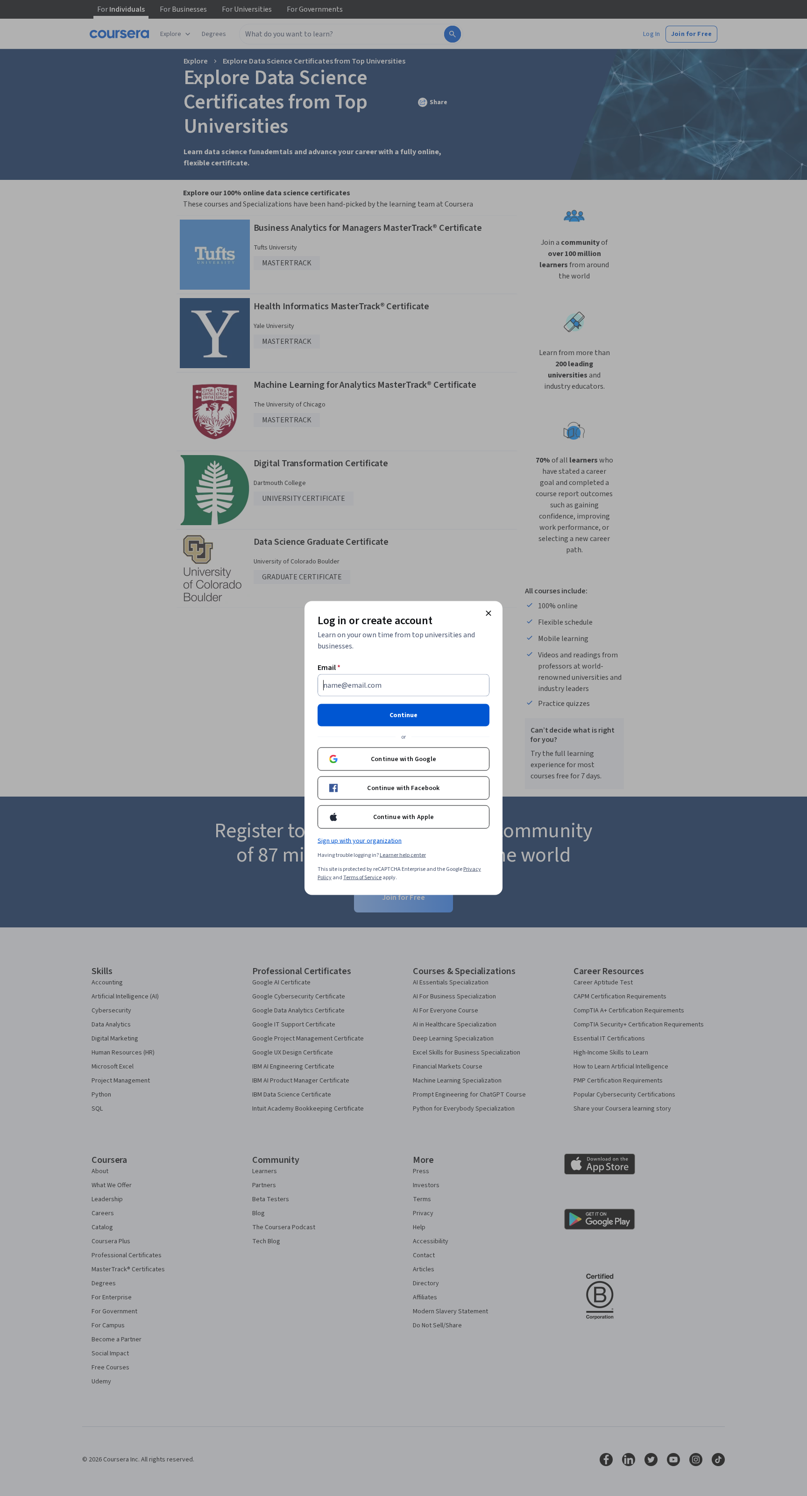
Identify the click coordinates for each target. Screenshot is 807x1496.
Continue (403, 715)
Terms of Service (362, 878)
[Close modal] (488, 613)
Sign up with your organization (360, 841)
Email (329, 667)
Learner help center (403, 855)
